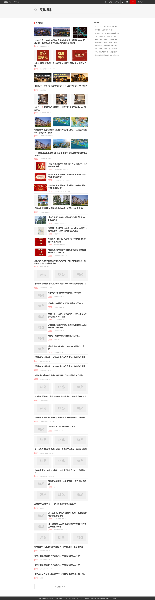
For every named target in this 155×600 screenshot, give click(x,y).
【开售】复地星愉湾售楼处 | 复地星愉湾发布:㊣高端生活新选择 (59, 417)
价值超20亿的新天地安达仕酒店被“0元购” (65, 293)
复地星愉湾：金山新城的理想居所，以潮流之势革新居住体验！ (59, 547)
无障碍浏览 (16, 2)
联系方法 (71, 598)
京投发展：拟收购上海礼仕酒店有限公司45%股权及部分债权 (58, 375)
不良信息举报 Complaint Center (97, 598)
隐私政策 (87, 598)
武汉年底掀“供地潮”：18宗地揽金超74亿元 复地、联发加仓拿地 (59, 357)
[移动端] (105, 2)
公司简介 (65, 598)
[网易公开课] (111, 2)
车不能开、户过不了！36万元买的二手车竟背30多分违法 (108, 33)
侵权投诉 (113, 598)
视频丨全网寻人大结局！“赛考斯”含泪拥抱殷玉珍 (108, 49)
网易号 (36, 46)
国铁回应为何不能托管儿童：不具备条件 (106, 42)
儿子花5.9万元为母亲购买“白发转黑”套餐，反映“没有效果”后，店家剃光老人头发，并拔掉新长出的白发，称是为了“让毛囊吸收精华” (108, 27)
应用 (10, 2)
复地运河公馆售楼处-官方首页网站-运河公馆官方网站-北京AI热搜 (60, 86)
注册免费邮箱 (140, 2)
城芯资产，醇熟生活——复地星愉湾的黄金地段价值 (55, 504)
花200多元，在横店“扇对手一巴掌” (104, 30)
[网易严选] (117, 2)
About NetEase (58, 598)
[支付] (122, 2)
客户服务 (81, 598)
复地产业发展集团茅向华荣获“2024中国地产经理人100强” (57, 556)
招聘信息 (76, 598)
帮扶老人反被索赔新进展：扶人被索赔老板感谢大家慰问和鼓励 (108, 55)
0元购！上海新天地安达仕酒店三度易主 (64, 336)
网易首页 (6, 2)
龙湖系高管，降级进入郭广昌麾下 (61, 427)
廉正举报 (108, 598)
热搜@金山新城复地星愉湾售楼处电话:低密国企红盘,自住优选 (59, 208)
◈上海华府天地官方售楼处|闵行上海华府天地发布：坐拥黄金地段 (60, 449)
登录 (133, 2)
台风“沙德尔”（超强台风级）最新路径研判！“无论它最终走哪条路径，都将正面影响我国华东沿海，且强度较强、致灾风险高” (108, 45)
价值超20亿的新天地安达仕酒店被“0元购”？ (65, 303)
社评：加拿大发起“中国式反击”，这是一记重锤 (108, 36)
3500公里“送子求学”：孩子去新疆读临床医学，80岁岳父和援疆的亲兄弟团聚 (108, 52)
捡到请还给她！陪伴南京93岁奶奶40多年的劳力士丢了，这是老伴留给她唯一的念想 (108, 39)
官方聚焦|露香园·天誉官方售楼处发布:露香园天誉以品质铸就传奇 (60, 396)
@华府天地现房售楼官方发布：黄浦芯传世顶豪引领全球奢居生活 (60, 284)
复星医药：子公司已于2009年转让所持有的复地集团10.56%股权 (59, 574)
